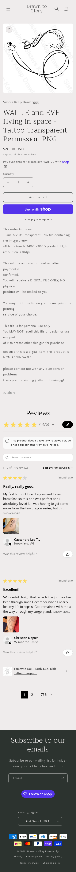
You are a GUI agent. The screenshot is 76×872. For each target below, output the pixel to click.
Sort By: (48, 467)
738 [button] (44, 695)
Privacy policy (54, 856)
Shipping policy (51, 863)
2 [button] (32, 695)
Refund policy (34, 856)
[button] (8, 8)
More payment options (38, 219)
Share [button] (11, 393)
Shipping (7, 155)
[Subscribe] (62, 778)
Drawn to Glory (36, 851)
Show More (11, 513)
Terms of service (29, 863)
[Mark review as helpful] (68, 554)
